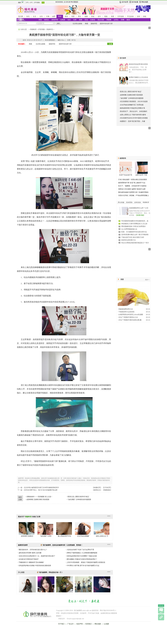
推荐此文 (97, 490)
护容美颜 (41, 29)
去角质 (62, 20)
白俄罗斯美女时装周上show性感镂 (130, 314)
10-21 (148, 309)
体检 (144, 16)
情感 (92, 16)
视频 (105, 16)
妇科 (138, 16)
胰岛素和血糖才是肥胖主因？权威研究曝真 (133, 192)
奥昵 (86, 23)
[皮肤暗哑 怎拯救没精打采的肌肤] (26, 530)
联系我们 (88, 624)
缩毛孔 (46, 20)
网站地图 (145, 2)
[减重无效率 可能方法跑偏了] (141, 168)
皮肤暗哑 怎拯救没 (27, 536)
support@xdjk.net (77, 619)
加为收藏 (135, 2)
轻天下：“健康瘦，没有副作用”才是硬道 (132, 186)
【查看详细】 (143, 215)
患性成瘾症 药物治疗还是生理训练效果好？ (82, 559)
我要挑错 (107, 490)
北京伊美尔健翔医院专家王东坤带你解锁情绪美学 (41, 487)
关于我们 (61, 624)
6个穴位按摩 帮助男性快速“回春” (133, 226)
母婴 (73, 16)
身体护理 (54, 20)
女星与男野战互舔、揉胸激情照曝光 (134, 229)
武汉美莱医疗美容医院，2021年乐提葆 (134, 101)
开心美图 (21, 572)
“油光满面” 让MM (45, 536)
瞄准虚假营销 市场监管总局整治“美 (132, 108)
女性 (41, 16)
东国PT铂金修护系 (125, 175)
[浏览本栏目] (161, 617)
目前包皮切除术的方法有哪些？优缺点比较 (82, 556)
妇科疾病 (137, 202)
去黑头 (116, 20)
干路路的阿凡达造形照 (126, 312)
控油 (86, 20)
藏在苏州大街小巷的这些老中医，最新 (134, 224)
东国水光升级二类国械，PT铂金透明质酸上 (133, 195)
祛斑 (74, 20)
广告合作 (70, 624)
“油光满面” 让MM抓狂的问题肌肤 (79, 499)
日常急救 (120, 16)
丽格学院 (94, 23)
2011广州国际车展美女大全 (128, 317)
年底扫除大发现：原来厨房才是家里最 (134, 237)
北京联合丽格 (77, 23)
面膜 (80, 20)
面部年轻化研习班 (106, 23)
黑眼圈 (108, 20)
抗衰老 (92, 20)
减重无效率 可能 (141, 175)
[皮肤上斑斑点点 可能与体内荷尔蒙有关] (101, 530)
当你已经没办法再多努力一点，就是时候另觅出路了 (37, 556)
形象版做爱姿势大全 (125, 309)
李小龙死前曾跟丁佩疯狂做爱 (131, 232)
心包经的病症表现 (127, 234)
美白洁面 (101, 20)
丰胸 (47, 16)
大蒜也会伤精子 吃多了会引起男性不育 (80, 549)
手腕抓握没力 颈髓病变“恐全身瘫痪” (31, 562)
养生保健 (121, 202)
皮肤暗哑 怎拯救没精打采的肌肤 (38, 499)
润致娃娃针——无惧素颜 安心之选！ (39, 496)
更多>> (147, 279)
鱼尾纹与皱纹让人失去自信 (138, 77)
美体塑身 (129, 202)
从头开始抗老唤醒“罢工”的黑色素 (131, 105)
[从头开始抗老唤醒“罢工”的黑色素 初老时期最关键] (83, 530)
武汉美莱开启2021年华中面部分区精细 (134, 118)
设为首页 (125, 2)
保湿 (40, 20)
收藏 (110, 44)
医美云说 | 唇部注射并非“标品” (78, 496)
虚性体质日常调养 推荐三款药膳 (30, 553)
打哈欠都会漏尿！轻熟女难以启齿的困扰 (132, 179)
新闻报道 (51, 40)
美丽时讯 (49, 29)
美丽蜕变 (33, 29)
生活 (34, 16)
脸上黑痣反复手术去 (64, 536)
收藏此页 (97, 487)
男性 (79, 16)
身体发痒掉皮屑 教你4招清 (138, 64)
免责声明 (79, 624)
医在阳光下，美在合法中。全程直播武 (133, 111)
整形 (66, 16)
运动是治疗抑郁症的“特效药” (29, 559)
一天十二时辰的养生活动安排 (131, 243)
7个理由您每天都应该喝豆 (138, 208)
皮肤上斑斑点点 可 (102, 536)
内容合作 (61, 619)
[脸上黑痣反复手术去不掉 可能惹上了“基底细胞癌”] (64, 530)
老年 (99, 16)
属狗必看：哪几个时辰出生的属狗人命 (134, 240)
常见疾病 (130, 16)
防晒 (122, 20)
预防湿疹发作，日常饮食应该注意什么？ (33, 549)
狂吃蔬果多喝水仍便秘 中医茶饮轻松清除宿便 (35, 565)
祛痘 (69, 20)
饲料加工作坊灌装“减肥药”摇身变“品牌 (131, 189)
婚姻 (86, 16)
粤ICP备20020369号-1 (108, 610)
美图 (112, 16)
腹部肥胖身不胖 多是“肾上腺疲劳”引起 (131, 183)
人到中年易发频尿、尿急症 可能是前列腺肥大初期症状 (86, 562)
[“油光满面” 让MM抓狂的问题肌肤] (45, 530)
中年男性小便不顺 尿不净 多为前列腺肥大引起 (83, 565)
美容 (59, 16)
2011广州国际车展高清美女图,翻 (129, 320)
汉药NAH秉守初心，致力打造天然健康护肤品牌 (40, 490)
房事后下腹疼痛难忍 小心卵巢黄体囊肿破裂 (82, 553)
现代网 (20, 16)
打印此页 (107, 487)
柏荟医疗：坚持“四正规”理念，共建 (132, 121)
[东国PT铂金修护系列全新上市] (126, 168)
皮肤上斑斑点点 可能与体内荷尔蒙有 (133, 115)
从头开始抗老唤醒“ (83, 536)
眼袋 (128, 20)
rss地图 (106, 624)
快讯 (28, 16)
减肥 (53, 16)
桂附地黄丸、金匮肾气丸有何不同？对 (134, 221)
